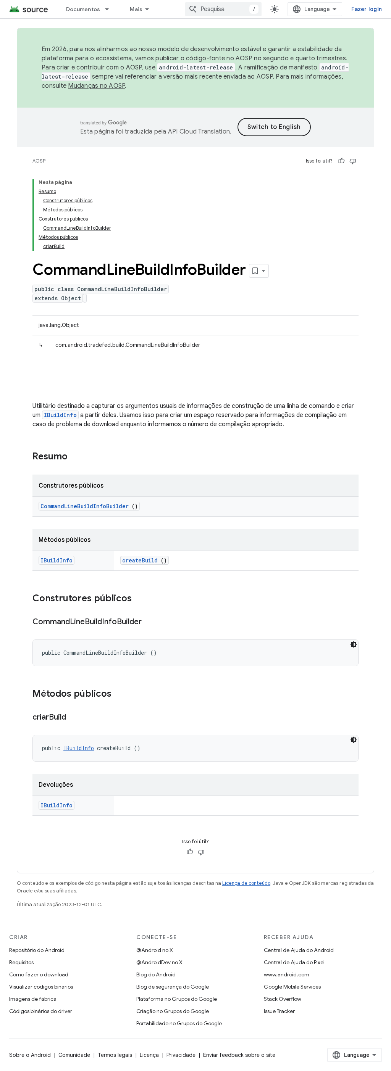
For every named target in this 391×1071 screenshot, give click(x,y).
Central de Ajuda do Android (299, 950)
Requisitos (21, 962)
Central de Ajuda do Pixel (294, 962)
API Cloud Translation (199, 131)
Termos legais (115, 1055)
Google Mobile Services (292, 986)
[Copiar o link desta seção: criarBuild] (73, 717)
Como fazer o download (38, 974)
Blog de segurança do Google (172, 986)
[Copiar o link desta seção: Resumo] (77, 457)
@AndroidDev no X (159, 962)
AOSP (38, 161)
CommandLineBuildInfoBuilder (84, 506)
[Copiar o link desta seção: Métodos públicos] (119, 694)
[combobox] (223, 9)
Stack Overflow (282, 998)
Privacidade (181, 1055)
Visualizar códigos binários (41, 986)
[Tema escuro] (353, 644)
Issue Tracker (279, 1011)
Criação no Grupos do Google (172, 1011)
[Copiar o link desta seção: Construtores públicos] (141, 599)
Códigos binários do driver (40, 1011)
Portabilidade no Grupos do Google (179, 1023)
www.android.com (286, 974)
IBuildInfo (60, 415)
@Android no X (154, 950)
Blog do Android (156, 974)
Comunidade (74, 1055)
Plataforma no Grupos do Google (176, 998)
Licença (149, 1055)
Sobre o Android (30, 1055)
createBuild (140, 560)
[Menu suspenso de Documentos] (110, 9)
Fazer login (366, 9)
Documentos (83, 9)
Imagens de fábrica (33, 998)
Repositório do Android (37, 950)
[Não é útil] (353, 161)
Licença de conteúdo (246, 883)
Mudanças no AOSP (96, 86)
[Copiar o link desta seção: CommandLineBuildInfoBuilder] (149, 622)
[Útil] (341, 161)
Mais (136, 9)
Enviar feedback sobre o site (239, 1055)
